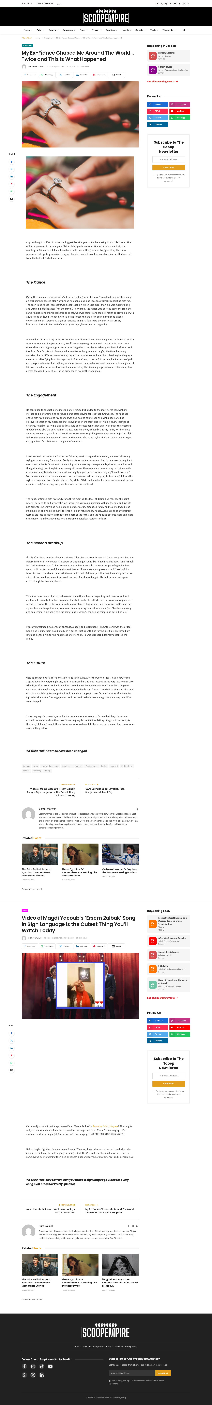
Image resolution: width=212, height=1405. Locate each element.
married (114, 766)
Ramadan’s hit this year (105, 1126)
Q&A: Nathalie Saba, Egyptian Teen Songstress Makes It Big (105, 790)
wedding (37, 771)
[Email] (11, 198)
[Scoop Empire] (105, 16)
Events (52, 30)
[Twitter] (11, 169)
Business (68, 30)
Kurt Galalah (36, 938)
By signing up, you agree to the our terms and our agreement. (170, 178)
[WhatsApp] (11, 191)
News (27, 30)
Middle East (126, 766)
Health (125, 30)
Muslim (26, 771)
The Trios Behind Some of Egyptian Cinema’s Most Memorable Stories (36, 872)
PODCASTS (27, 4)
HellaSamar (119, 824)
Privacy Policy (174, 178)
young (47, 771)
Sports (139, 30)
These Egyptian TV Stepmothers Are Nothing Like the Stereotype (79, 872)
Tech (153, 30)
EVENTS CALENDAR (45, 4)
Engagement (91, 766)
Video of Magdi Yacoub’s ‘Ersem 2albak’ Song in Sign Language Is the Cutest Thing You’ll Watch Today (51, 792)
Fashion (110, 30)
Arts (39, 30)
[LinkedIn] (11, 176)
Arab (35, 766)
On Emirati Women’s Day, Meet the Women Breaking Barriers (120, 871)
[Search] (183, 30)
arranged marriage (50, 766)
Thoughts (167, 30)
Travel (95, 30)
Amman (26, 766)
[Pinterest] (11, 184)
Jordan (104, 766)
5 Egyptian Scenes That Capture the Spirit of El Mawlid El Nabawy (120, 1282)
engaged (78, 766)
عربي (59, 4)
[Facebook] (11, 162)
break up (66, 766)
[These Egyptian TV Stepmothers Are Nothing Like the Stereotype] (80, 854)
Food (82, 30)
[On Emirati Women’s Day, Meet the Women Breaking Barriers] (120, 854)
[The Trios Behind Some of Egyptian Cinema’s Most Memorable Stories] (40, 854)
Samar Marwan (36, 66)
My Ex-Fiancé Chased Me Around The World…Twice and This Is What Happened (110, 1211)
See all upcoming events (162, 81)
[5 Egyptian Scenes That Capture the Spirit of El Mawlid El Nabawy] (120, 1265)
